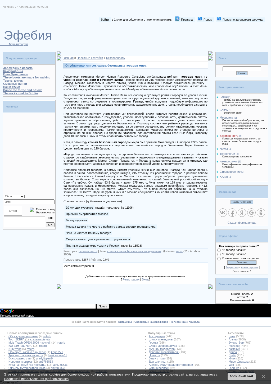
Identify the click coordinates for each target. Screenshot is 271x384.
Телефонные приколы (185, 321)
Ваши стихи (11, 86)
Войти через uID (242, 202)
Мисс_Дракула (239, 361)
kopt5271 (57, 352)
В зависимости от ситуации (240, 258)
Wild (231, 364)
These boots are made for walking (27, 77)
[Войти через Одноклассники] (261, 212)
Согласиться (241, 375)
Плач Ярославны (15, 74)
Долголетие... (157, 361)
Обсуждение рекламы (23, 336)
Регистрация (131, 279)
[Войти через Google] (251, 212)
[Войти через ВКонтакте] (223, 212)
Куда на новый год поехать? (27, 364)
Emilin (232, 355)
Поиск (207, 19)
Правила (186, 19)
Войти (104, 19)
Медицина (226, 117)
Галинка (234, 367)
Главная (68, 57)
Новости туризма (20, 361)
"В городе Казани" (234, 249)
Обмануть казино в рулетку (27, 352)
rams (179, 251)
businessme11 (57, 355)
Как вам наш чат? (20, 345)
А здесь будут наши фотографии (171, 364)
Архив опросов (249, 267)
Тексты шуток (13, 80)
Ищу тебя (14, 348)
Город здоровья (76, 220)
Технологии (227, 153)
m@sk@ (234, 345)
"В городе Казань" (234, 254)
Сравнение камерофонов (151, 321)
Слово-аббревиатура (163, 345)
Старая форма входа (242, 222)
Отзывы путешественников (27, 367)
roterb (47, 336)
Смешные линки (15, 83)
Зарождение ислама (18, 67)
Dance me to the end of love (22, 90)
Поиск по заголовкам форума (242, 19)
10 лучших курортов (79, 207)
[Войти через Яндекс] (242, 212)
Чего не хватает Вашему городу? (88, 233)
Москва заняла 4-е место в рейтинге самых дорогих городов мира (110, 226)
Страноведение (230, 171)
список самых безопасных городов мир (134, 251)
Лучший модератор (162, 348)
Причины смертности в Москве (87, 214)
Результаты (232, 267)
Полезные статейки (90, 57)
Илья (232, 358)
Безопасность (115, 57)
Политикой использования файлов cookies (36, 379)
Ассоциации (157, 336)
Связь (224, 109)
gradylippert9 (44, 358)
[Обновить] (47, 196)
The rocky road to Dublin (20, 93)
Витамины (125, 321)
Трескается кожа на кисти (25, 355)
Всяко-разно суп (19, 358)
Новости (154, 355)
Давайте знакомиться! (164, 352)
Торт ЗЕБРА (16, 339)
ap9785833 (46, 361)
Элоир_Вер (236, 342)
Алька (233, 339)
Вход (145, 279)
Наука (224, 148)
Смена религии (159, 367)
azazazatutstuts (40, 339)
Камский (234, 348)
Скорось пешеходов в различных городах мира (98, 239)
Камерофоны (13, 71)
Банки (224, 97)
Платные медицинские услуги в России (92, 245)
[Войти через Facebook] (232, 212)
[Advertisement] (168, 36)
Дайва (233, 352)
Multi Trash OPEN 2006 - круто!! (29, 342)
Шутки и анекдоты (161, 339)
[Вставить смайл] (53, 196)
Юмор (224, 176)
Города (153, 342)
